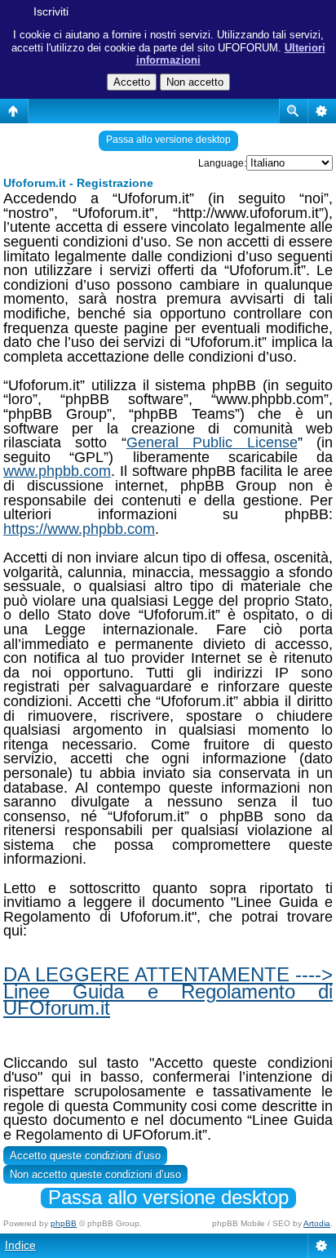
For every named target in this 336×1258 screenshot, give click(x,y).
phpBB (64, 1223)
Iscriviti (51, 11)
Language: (222, 163)
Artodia (316, 1223)
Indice (20, 1244)
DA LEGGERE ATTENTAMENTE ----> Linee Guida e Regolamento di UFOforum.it (168, 991)
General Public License (212, 442)
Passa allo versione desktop (168, 139)
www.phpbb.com (57, 471)
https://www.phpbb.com (79, 529)
